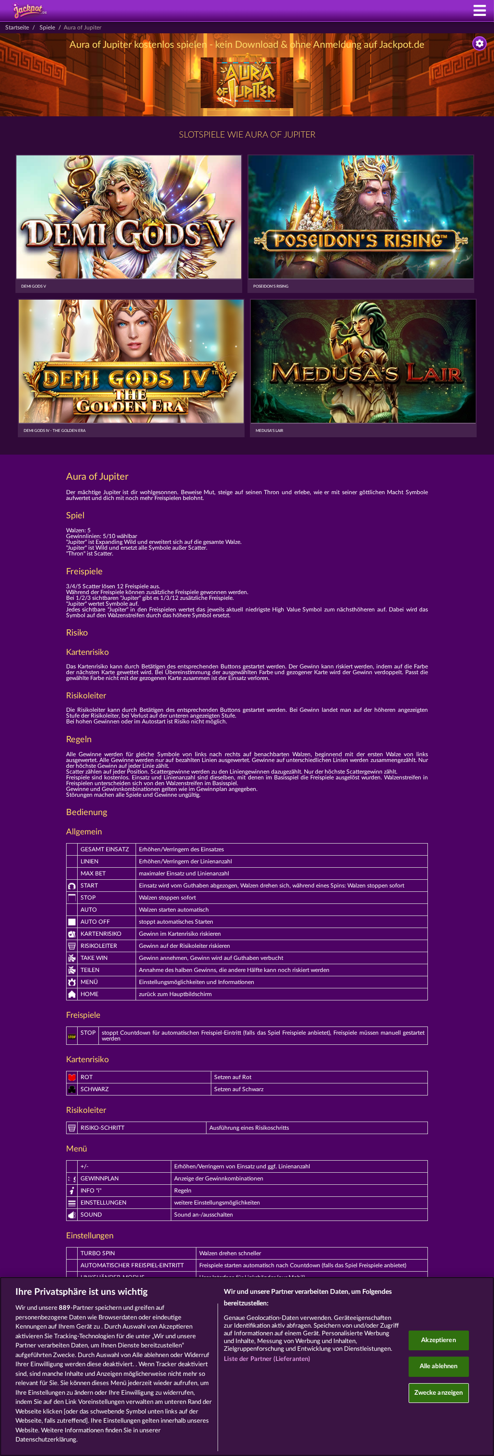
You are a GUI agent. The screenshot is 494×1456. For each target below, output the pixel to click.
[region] (247, 1366)
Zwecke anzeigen (438, 1393)
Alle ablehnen (439, 1366)
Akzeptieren (438, 1340)
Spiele (47, 27)
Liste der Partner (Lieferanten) (267, 1359)
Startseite (17, 27)
